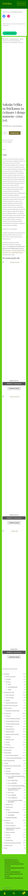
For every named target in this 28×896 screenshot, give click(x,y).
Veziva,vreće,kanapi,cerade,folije (12, 842)
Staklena (8, 681)
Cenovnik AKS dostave (9, 33)
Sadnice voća (9, 807)
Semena (8, 809)
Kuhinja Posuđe (10, 731)
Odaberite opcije (14, 388)
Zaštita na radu (8, 845)
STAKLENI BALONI (12, 687)
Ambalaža (6, 674)
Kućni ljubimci (7, 752)
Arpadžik (8, 768)
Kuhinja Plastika (10, 729)
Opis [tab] (3, 149)
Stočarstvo (7, 820)
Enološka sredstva (9, 747)
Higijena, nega (9, 822)
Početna (6, 39)
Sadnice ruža (9, 804)
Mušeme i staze (10, 739)
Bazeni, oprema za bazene (10, 705)
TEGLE (9, 689)
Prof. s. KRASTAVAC (13, 780)
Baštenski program (14, 39)
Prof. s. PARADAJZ (12, 797)
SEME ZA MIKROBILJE (13, 812)
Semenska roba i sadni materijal (12, 765)
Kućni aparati (9, 726)
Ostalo (8, 742)
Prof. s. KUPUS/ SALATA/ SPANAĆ (16, 785)
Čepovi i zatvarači (10, 676)
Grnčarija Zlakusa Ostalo (12, 721)
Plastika (8, 744)
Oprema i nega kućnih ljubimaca (14, 758)
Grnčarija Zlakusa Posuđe (12, 723)
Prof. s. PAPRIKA (12, 795)
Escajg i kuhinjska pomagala (13, 718)
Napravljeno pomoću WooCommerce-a (12, 889)
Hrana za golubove (11, 825)
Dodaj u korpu (15, 133)
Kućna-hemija (7, 750)
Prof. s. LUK (11, 792)
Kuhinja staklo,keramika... (12, 734)
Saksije (21, 39)
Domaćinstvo (7, 713)
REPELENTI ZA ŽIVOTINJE (12, 710)
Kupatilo (8, 737)
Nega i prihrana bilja (9, 760)
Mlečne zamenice (10, 832)
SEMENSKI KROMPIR (11, 817)
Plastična (8, 679)
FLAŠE (9, 684)
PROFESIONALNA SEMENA (13, 773)
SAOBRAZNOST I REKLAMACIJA (14, 878)
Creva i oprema (10, 697)
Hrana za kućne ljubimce (12, 755)
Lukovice (8, 771)
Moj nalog (4, 893)
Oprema (8, 835)
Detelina (7, 3)
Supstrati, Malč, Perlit (11, 702)
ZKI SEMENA (11, 815)
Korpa (22, 892)
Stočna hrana (9, 840)
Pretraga (14, 893)
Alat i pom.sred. (10, 695)
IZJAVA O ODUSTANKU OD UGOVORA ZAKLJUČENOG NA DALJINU (13, 874)
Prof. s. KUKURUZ (12, 783)
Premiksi (8, 837)
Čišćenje (8, 716)
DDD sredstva (8, 708)
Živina (5, 848)
